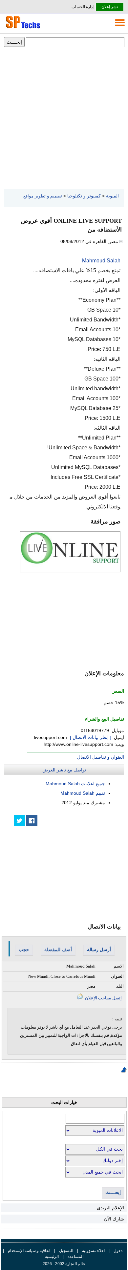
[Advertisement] (64, 119)
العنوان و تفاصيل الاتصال (100, 757)
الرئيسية (52, 1256)
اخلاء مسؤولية (93, 1250)
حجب (24, 949)
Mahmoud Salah (101, 260)
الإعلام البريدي (110, 1207)
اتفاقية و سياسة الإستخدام (28, 1250)
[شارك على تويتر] (19, 820)
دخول (118, 1250)
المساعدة (75, 1256)
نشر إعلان (109, 7)
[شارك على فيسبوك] (31, 820)
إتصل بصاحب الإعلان (103, 997)
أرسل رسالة (99, 949)
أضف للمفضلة (58, 949)
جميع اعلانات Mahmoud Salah (75, 783)
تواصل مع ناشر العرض (64, 769)
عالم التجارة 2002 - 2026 (64, 1263)
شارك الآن (114, 1218)
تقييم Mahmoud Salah (82, 793)
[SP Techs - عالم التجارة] (22, 28)
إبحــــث (113, 1192)
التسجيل (66, 1250)
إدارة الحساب (83, 7)
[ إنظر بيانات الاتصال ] (90, 737)
